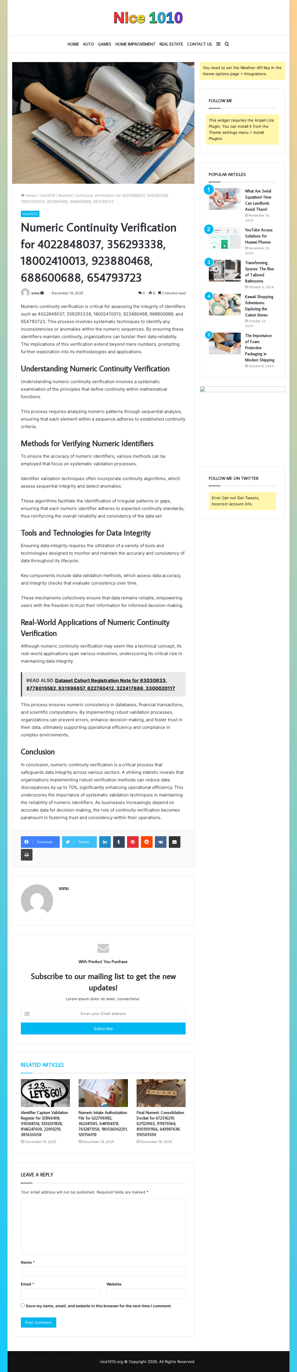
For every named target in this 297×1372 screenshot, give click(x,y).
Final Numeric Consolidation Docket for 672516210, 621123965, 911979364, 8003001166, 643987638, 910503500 (160, 1123)
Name (28, 1262)
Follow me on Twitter (233, 478)
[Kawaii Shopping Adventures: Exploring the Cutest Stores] (225, 304)
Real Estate (171, 44)
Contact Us (199, 44)
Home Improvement (135, 44)
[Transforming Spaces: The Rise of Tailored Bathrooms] (225, 271)
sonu (35, 293)
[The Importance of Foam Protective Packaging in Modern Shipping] (225, 343)
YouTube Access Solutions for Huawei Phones (259, 236)
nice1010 (47, 195)
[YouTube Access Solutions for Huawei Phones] (225, 238)
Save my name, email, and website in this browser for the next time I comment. (99, 1306)
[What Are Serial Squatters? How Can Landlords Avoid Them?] (225, 199)
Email (27, 1284)
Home (73, 44)
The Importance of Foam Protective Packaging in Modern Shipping (260, 348)
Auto (88, 44)
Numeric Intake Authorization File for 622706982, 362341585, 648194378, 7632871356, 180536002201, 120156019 (103, 1123)
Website (114, 1284)
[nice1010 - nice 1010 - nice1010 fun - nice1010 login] (148, 18)
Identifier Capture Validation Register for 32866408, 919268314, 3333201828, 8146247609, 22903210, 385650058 (44, 1123)
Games (104, 44)
